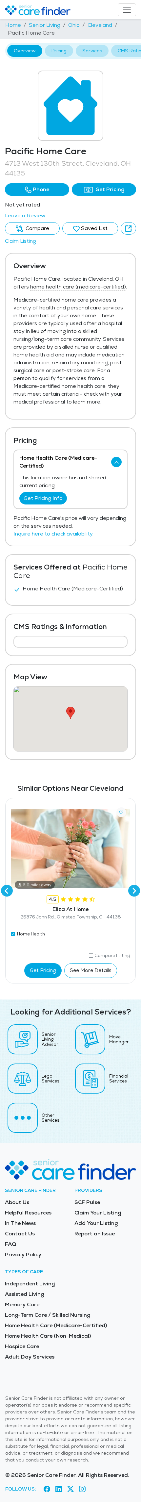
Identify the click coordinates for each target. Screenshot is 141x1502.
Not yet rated (22, 204)
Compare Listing (112, 955)
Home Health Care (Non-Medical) (48, 1335)
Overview (25, 51)
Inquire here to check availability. (53, 533)
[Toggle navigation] (127, 9)
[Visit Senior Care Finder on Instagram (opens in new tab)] (82, 1489)
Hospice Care (22, 1346)
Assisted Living (24, 1294)
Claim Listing (20, 241)
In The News (20, 1223)
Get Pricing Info (43, 498)
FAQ (10, 1244)
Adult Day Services (29, 1356)
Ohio (74, 25)
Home (13, 25)
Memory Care (22, 1304)
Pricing (59, 51)
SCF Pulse (87, 1202)
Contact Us (20, 1233)
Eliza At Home (70, 909)
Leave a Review (25, 215)
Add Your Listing (96, 1223)
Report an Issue (94, 1233)
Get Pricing (109, 189)
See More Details (90, 970)
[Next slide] (134, 891)
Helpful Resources (28, 1212)
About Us (17, 1202)
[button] (37, 189)
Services (92, 51)
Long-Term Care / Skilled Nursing (47, 1315)
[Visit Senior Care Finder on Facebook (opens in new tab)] (47, 1489)
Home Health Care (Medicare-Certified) (56, 1325)
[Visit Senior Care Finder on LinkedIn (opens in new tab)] (58, 1489)
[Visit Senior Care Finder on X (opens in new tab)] (70, 1489)
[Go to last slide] (7, 891)
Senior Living (44, 25)
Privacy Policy (23, 1254)
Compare (36, 228)
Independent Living (30, 1283)
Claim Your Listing (97, 1212)
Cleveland (100, 25)
